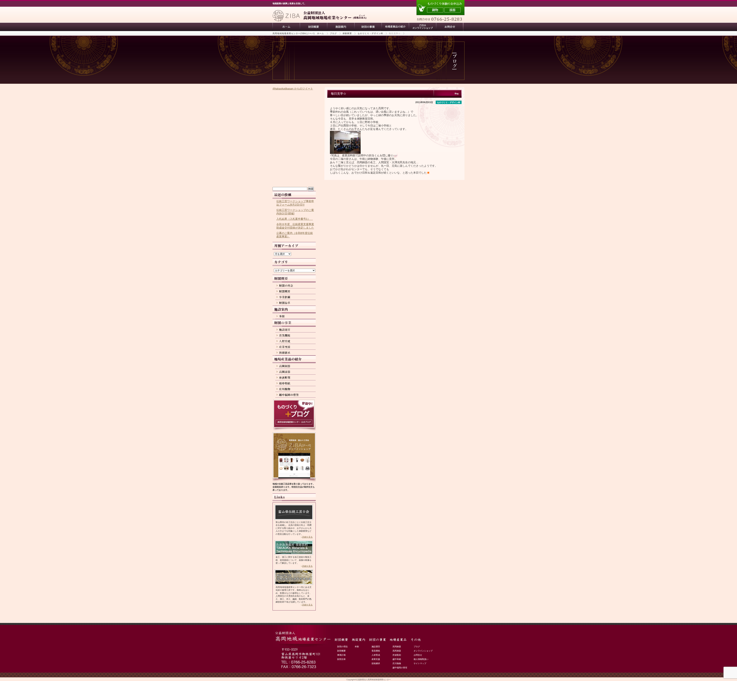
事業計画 (341, 655)
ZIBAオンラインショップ (422, 27)
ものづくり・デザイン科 (370, 33)
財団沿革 (341, 659)
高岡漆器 (396, 651)
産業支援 (376, 659)
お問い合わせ (449, 27)
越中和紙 (396, 659)
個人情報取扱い (421, 659)
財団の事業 (368, 27)
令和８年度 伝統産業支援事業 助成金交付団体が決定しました (295, 226)
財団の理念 (342, 646)
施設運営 (376, 646)
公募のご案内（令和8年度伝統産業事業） (294, 235)
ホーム (286, 27)
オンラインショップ (423, 651)
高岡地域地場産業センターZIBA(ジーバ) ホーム (298, 33)
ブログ (333, 33)
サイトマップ (420, 663)
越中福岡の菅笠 (399, 667)
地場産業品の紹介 (395, 27)
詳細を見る (307, 537)
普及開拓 (376, 651)
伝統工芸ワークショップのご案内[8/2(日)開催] (295, 212)
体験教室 (347, 33)
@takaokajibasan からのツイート (293, 88)
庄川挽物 (396, 663)
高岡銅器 (396, 646)
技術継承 (376, 663)
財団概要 (313, 27)
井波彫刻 (396, 655)
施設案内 (340, 27)
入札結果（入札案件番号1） (294, 218)
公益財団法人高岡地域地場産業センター (373, 680)
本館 (357, 646)
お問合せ (418, 655)
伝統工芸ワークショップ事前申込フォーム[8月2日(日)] (295, 203)
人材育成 (376, 655)
